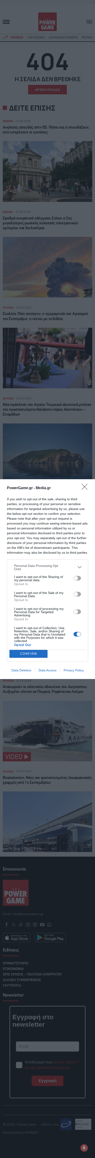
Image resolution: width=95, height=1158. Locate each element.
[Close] (86, 488)
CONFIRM (28, 653)
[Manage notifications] (84, 1148)
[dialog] (47, 579)
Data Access (47, 670)
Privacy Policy (74, 670)
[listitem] (47, 567)
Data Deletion (21, 670)
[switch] (77, 578)
